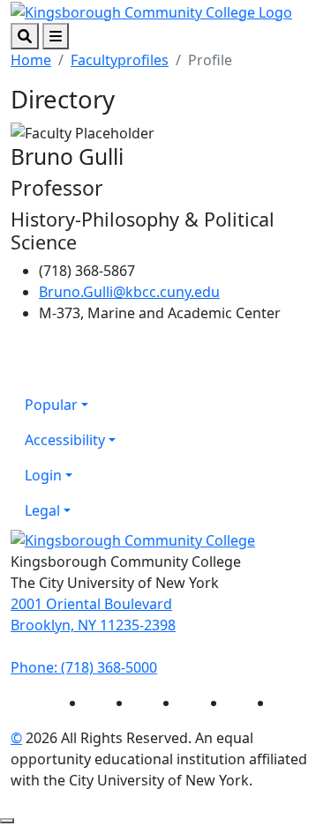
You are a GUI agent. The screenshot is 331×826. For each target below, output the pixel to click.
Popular (51, 404)
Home (31, 60)
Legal (42, 510)
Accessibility (65, 440)
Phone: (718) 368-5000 (84, 667)
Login (43, 475)
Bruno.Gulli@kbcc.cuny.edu (129, 291)
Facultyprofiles (120, 60)
